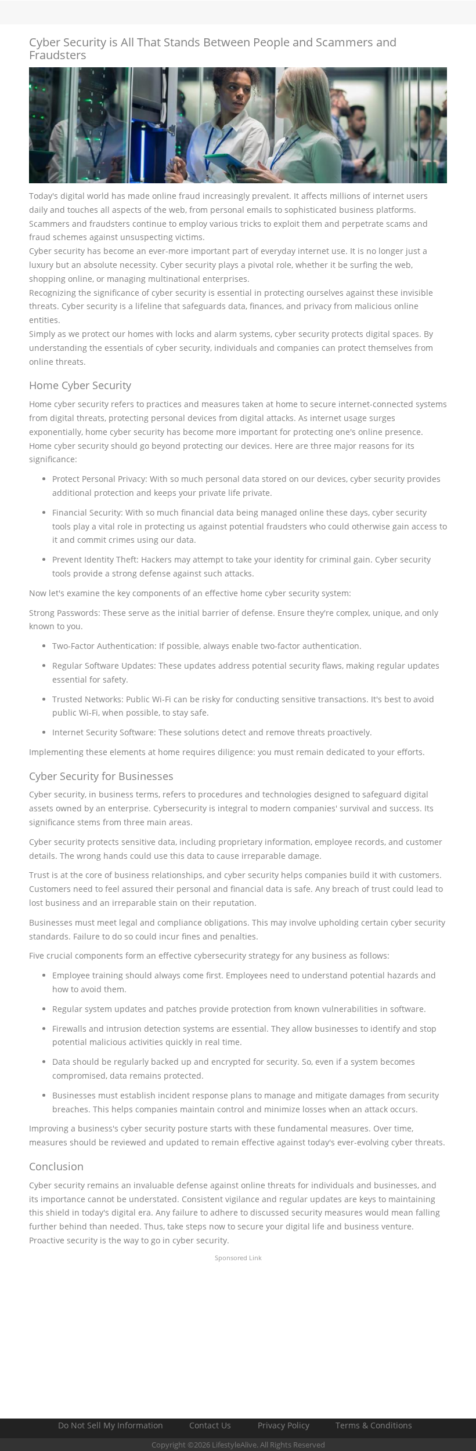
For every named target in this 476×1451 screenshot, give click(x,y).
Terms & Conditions (374, 1425)
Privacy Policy (283, 1425)
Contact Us (210, 1425)
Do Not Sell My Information (110, 1425)
